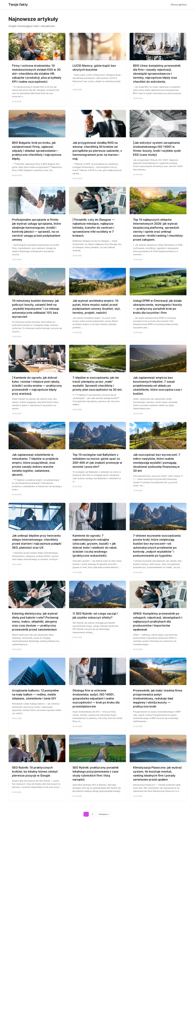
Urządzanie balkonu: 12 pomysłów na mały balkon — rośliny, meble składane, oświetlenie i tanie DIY (35, 694)
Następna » (104, 814)
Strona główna (179, 4)
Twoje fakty (18, 4)
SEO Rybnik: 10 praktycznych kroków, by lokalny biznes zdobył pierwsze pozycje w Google (35, 771)
